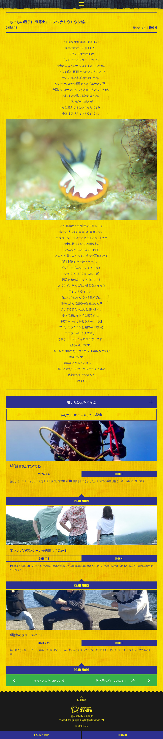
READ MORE (81, 501)
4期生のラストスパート (27, 634)
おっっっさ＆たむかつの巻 (47, 680)
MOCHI (153, 27)
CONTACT (122, 735)
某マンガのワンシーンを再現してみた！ (38, 550)
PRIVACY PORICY (41, 735)
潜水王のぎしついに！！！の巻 (115, 680)
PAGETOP (81, 700)
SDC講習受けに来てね (25, 465)
